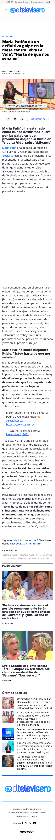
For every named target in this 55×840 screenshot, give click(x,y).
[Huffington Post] (27, 832)
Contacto (33, 816)
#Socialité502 (14, 420)
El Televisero (13, 71)
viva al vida (43, 558)
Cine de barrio (37, 2)
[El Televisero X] (26, 823)
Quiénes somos (22, 816)
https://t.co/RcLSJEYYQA (20, 424)
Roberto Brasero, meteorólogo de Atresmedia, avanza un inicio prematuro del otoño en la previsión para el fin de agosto (34, 747)
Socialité (8, 156)
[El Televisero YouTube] (34, 823)
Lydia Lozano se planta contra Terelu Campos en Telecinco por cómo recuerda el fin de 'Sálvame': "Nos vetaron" (26, 670)
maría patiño (10, 558)
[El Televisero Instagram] (30, 823)
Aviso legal (17, 809)
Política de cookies (38, 813)
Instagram (34, 543)
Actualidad (7, 37)
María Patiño (10, 148)
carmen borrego (44, 555)
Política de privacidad (32, 809)
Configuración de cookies (18, 813)
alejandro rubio (26, 555)
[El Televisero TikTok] (39, 823)
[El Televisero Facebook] (22, 823)
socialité (32, 558)
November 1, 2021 (17, 434)
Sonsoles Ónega (22, 2)
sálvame (22, 558)
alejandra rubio (9, 555)
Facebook (16, 543)
